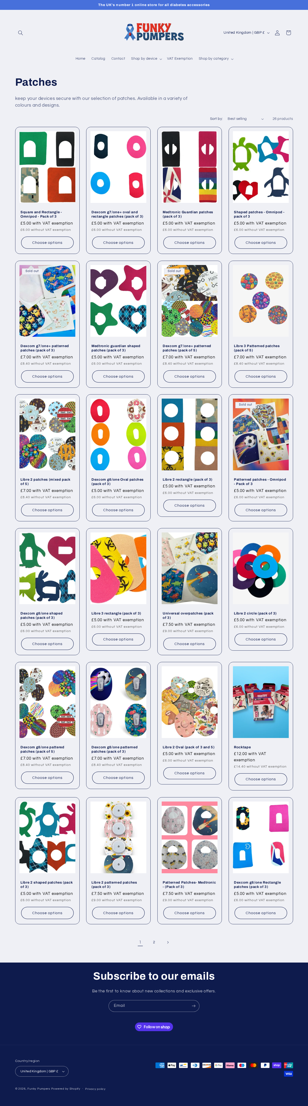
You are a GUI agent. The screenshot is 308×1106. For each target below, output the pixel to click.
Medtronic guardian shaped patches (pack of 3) (116, 348)
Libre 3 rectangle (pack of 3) (116, 613)
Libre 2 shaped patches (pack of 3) (46, 884)
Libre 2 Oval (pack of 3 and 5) (189, 747)
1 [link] (140, 942)
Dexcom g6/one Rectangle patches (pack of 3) (257, 884)
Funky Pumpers (38, 1088)
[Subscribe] (193, 1006)
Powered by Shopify (65, 1088)
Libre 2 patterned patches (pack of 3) (114, 884)
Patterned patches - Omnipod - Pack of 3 (260, 482)
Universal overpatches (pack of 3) (188, 615)
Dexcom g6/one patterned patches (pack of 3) (114, 749)
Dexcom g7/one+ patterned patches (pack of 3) (44, 348)
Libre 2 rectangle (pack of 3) (187, 479)
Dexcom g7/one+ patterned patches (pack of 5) (187, 348)
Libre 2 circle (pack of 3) (255, 613)
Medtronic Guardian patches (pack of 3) (188, 214)
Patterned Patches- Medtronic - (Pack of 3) (189, 884)
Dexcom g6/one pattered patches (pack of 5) (42, 749)
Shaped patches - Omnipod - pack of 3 (259, 214)
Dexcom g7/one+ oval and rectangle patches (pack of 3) (117, 214)
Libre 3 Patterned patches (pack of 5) (257, 348)
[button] (20, 32)
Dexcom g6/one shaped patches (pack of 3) (41, 615)
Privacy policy (95, 1089)
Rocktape (242, 747)
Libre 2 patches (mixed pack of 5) (45, 482)
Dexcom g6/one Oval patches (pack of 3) (117, 482)
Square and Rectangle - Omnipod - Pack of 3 (41, 214)
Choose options (47, 243)
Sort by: (216, 119)
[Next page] (167, 942)
